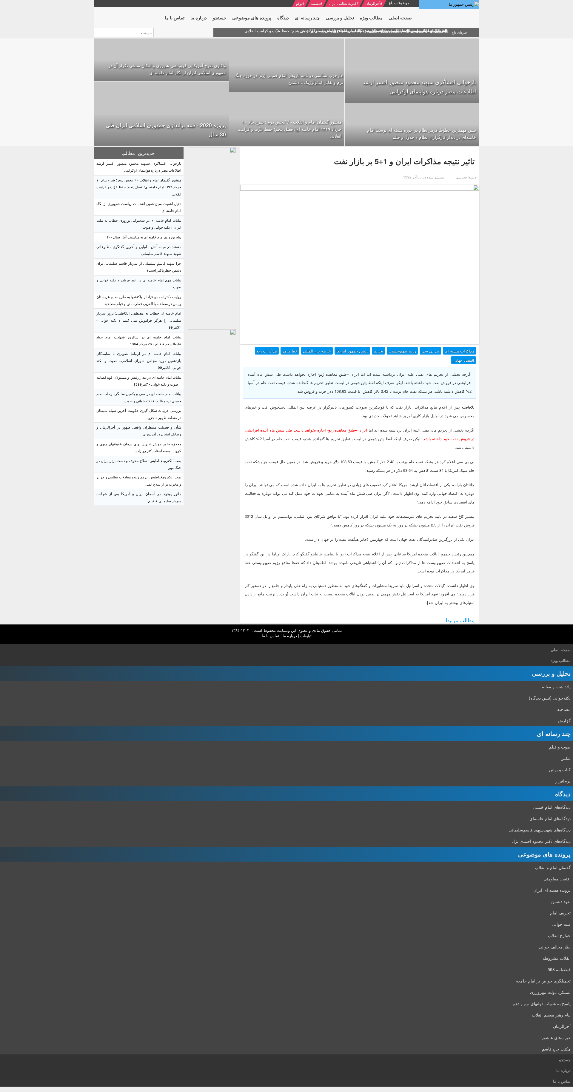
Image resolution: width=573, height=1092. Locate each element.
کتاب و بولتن (560, 769)
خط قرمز (290, 351)
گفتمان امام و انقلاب (553, 867)
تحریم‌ (378, 351)
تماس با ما (270, 635)
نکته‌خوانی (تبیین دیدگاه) (550, 698)
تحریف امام (560, 913)
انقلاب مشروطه (557, 958)
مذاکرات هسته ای (459, 351)
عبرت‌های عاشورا (555, 1037)
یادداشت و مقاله (556, 686)
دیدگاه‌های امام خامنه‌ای (550, 818)
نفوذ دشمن (561, 901)
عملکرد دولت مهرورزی (550, 992)
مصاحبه (564, 709)
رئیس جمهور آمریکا (352, 351)
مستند (315, 3)
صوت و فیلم (560, 747)
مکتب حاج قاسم (556, 1049)
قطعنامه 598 (559, 969)
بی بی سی (430, 351)
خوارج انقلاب (559, 935)
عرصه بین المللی (317, 351)
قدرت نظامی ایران (343, 3)
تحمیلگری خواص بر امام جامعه (543, 981)
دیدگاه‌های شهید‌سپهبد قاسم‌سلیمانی (540, 830)
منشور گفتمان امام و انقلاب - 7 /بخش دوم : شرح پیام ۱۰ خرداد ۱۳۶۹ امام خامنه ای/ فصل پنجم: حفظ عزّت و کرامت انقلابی (289, 129)
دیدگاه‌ (563, 793)
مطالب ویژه (561, 660)
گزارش (564, 720)
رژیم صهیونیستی (402, 351)
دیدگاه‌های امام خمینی (552, 807)
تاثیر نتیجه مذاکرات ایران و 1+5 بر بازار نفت (404, 161)
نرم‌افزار (563, 781)
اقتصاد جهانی (463, 360)
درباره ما (290, 635)
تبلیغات (306, 635)
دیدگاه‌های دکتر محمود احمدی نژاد (541, 841)
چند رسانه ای (554, 733)
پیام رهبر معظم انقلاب (551, 1015)
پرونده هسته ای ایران (552, 890)
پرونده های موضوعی (544, 854)
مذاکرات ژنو (267, 351)
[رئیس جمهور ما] (449, 4)
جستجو (565, 1059)
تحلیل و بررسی (551, 673)
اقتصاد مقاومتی (557, 879)
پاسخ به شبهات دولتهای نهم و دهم (542, 1003)
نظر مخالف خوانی (555, 947)
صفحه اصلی (561, 649)
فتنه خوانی (561, 924)
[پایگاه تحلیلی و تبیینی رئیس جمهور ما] (212, 236)
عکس (565, 758)
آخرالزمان (372, 3)
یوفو (299, 3)
